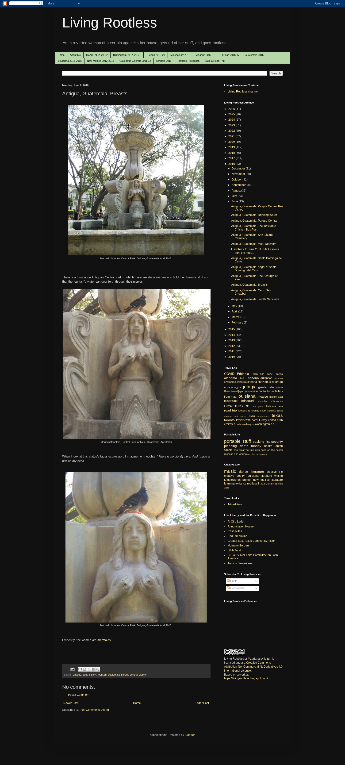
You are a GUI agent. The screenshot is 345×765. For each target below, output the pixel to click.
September (239, 185)
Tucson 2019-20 (155, 55)
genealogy (261, 454)
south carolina (268, 410)
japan (241, 391)
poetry (241, 475)
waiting (243, 454)
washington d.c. (265, 424)
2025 (232, 114)
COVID (229, 374)
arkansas (266, 378)
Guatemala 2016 (254, 55)
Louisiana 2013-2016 (70, 60)
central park (89, 674)
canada (252, 382)
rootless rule (231, 454)
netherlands (276, 401)
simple (228, 450)
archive (251, 454)
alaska (242, 378)
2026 (232, 109)
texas (277, 415)
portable (232, 441)
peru (280, 406)
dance (243, 471)
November (239, 174)
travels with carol (247, 420)
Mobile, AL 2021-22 (97, 55)
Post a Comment (78, 694)
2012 (232, 346)
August (236, 190)
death (244, 446)
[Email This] (80, 669)
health (268, 446)
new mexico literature (268, 479)
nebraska (262, 401)
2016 (232, 163)
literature (257, 471)
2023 (232, 125)
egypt (237, 387)
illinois (227, 391)
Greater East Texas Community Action (252, 540)
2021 (232, 136)
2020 (232, 141)
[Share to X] (89, 669)
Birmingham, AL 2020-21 (127, 55)
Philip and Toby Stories (267, 374)
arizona (253, 378)
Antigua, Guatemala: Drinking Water (254, 215)
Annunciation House (241, 526)
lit (262, 483)
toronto (229, 420)
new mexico (236, 405)
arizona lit (268, 483)
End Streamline (237, 536)
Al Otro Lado (236, 521)
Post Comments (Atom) (94, 709)
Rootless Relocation (188, 60)
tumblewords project (237, 479)
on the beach (275, 450)
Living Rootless (109, 23)
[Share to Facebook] (93, 669)
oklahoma (270, 406)
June (235, 201)
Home (61, 55)
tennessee (263, 416)
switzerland (240, 416)
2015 (232, 329)
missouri (247, 401)
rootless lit (244, 410)
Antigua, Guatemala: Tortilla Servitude (255, 299)
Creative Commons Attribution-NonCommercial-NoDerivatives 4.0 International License (253, 666)
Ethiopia (243, 374)
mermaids (104, 640)
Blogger (190, 735)
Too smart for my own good (250, 450)
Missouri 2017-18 (205, 55)
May (235, 306)
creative (229, 475)
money (256, 446)
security (277, 441)
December (239, 168)
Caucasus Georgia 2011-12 (135, 60)
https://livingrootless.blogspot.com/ (246, 678)
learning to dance (235, 483)
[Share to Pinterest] (98, 669)
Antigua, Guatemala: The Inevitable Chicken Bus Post (253, 227)
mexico (262, 396)
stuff (246, 441)
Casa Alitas (235, 531)
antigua (77, 674)
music (230, 471)
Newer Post (70, 703)
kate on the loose (263, 391)
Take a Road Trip (215, 60)
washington (248, 424)
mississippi (231, 401)
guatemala (114, 674)
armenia (278, 378)
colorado (277, 382)
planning (230, 446)
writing (278, 475)
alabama (230, 378)
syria (252, 416)
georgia (249, 386)
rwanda (255, 410)
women (143, 674)
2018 (232, 152)
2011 (232, 351)
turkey (263, 420)
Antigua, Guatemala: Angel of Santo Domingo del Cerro (253, 268)
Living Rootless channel (243, 91)
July (235, 196)
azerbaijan (230, 382)
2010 (232, 356)
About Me (75, 55)
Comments (237, 588)
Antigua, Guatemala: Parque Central (254, 220)
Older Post (202, 703)
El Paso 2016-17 (230, 55)
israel (234, 391)
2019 (232, 147)
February (238, 322)
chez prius (264, 382)
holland (279, 387)
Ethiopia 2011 (163, 60)
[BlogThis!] (84, 669)
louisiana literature (259, 475)
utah (238, 424)
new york (257, 406)
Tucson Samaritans (240, 563)
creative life (275, 471)
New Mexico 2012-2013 (100, 60)
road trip (230, 410)
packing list (261, 441)
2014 (232, 335)
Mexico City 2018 (180, 55)
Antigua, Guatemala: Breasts (249, 284)
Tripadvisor (235, 504)
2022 (232, 130)
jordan (248, 391)
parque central (129, 674)
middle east (276, 396)
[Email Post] (72, 668)
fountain (102, 674)
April (235, 311)
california (242, 382)
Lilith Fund (234, 550)
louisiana (247, 396)
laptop (279, 446)
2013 (232, 340)
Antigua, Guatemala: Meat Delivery (253, 244)
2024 (232, 119)
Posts (233, 581)
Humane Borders (238, 545)
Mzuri (267, 658)
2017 (232, 158)
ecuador (229, 387)
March (236, 317)
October (237, 179)
